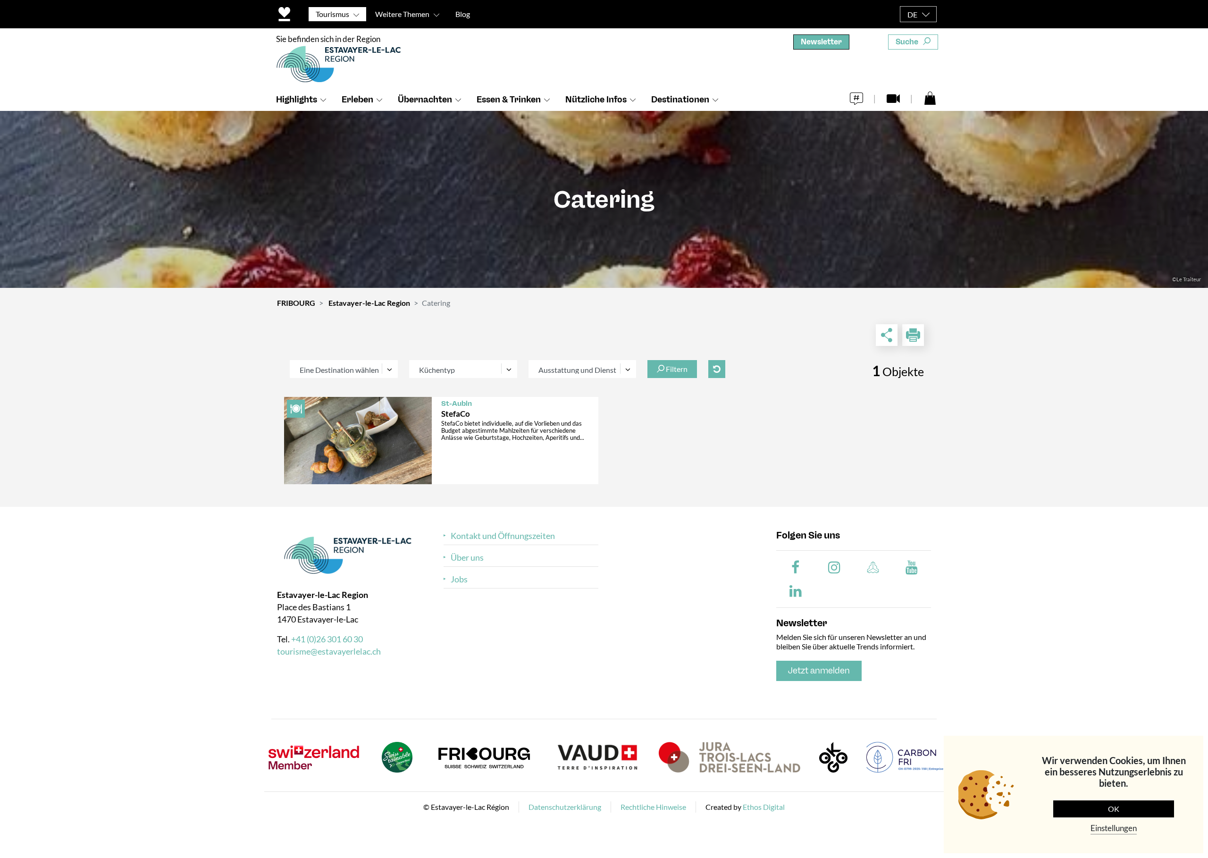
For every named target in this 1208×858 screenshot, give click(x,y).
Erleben (357, 99)
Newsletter (821, 41)
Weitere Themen (402, 13)
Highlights (296, 99)
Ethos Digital (764, 806)
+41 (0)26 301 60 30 (327, 639)
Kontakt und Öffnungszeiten (503, 536)
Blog (462, 13)
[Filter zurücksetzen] (716, 369)
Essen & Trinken (509, 99)
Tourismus (332, 13)
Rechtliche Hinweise (653, 806)
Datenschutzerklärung (564, 806)
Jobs (459, 579)
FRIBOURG (296, 302)
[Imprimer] (913, 335)
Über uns (467, 558)
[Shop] (930, 97)
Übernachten (425, 99)
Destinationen (680, 99)
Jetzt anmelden (819, 670)
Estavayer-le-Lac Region (369, 302)
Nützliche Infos (596, 99)
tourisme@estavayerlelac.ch (329, 651)
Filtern (676, 368)
